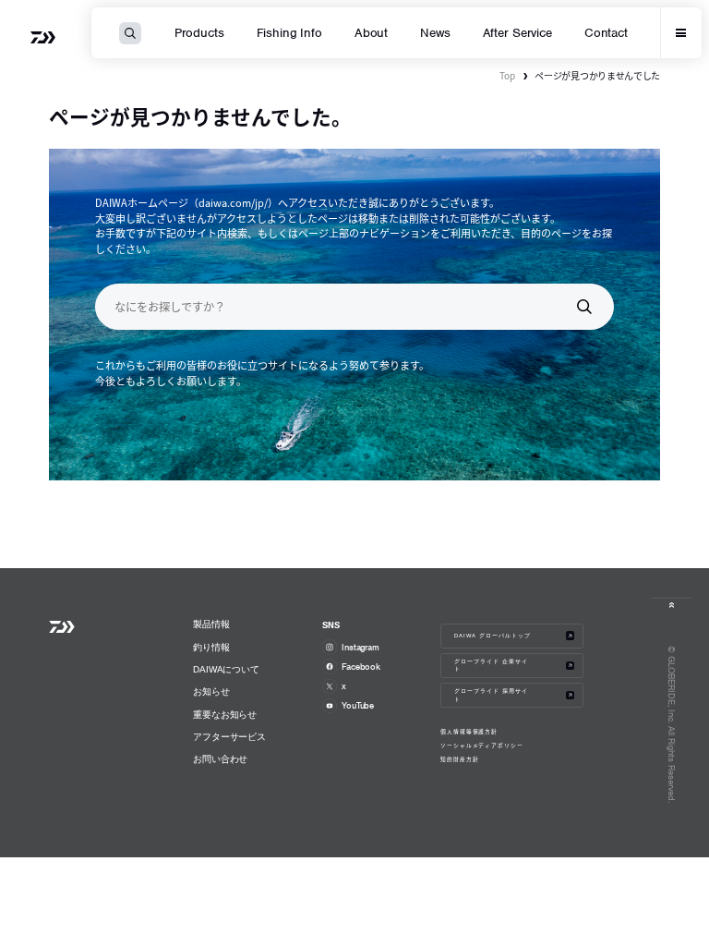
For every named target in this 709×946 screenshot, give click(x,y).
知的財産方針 (459, 759)
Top (507, 75)
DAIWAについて (226, 669)
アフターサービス (229, 737)
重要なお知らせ (225, 715)
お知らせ (211, 691)
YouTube (358, 705)
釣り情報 (211, 647)
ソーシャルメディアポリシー (481, 745)
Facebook (361, 667)
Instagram (360, 647)
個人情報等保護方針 (469, 731)
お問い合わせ (220, 759)
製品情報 (211, 624)
